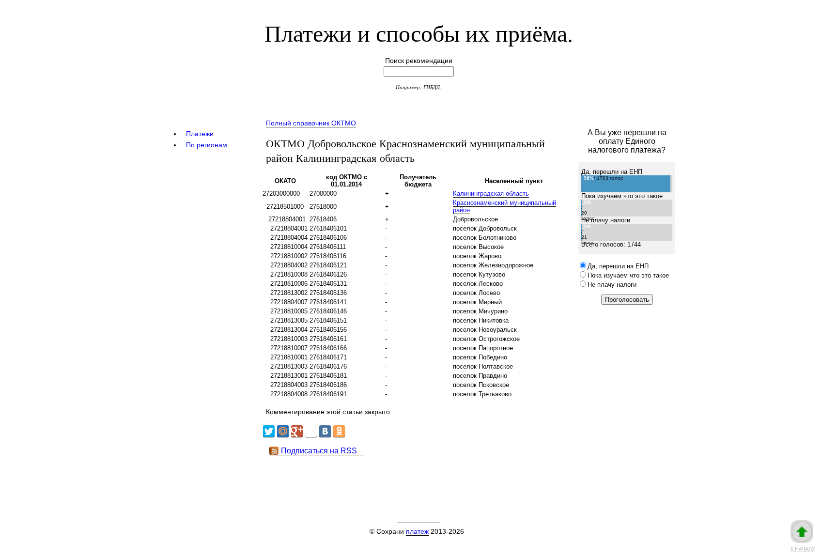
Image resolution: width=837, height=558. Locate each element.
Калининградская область (491, 193)
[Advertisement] (437, 477)
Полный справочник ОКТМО (311, 123)
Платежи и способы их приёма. (418, 32)
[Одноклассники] (339, 431)
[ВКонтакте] (325, 431)
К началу (802, 549)
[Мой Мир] (283, 431)
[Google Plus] (297, 431)
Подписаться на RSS (319, 451)
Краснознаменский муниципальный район (504, 206)
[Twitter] (269, 431)
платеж (417, 531)
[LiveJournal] (311, 431)
